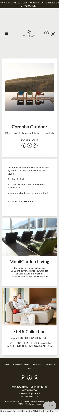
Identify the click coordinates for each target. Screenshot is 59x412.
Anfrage (37, 133)
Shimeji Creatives (30, 401)
